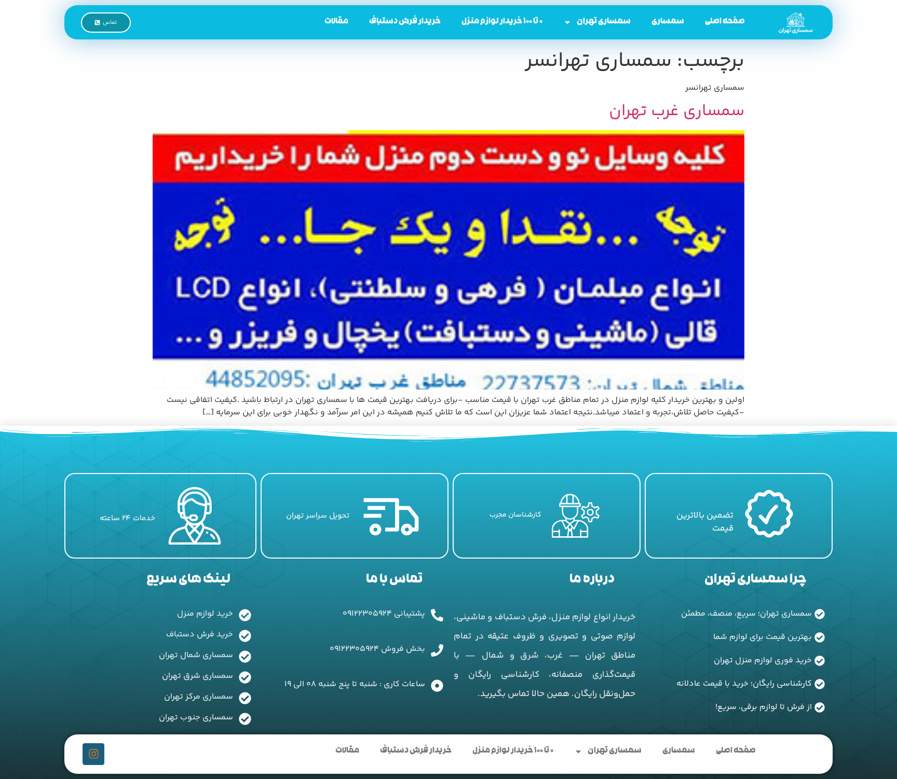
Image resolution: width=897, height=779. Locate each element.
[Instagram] (93, 754)
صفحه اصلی (725, 22)
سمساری (667, 22)
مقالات (336, 22)
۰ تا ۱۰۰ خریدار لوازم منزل (501, 22)
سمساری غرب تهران (676, 111)
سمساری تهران (604, 22)
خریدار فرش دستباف (405, 22)
